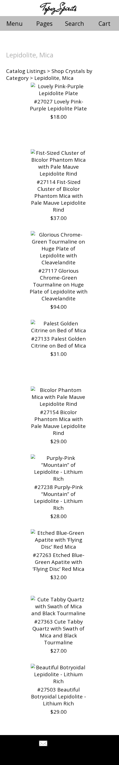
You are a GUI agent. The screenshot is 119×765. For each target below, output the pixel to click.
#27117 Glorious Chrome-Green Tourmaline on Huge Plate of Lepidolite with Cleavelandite (58, 284)
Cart (104, 23)
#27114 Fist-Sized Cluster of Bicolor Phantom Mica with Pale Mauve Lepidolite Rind (58, 195)
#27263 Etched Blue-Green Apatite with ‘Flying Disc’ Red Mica (58, 561)
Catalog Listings (26, 70)
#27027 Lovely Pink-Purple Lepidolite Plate (58, 105)
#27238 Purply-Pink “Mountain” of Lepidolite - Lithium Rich (58, 497)
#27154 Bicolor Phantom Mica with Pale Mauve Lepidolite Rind (58, 422)
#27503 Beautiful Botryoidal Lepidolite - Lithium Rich (58, 696)
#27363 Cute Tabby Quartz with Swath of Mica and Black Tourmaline (58, 632)
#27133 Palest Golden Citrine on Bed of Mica (58, 342)
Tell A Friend (64, 744)
